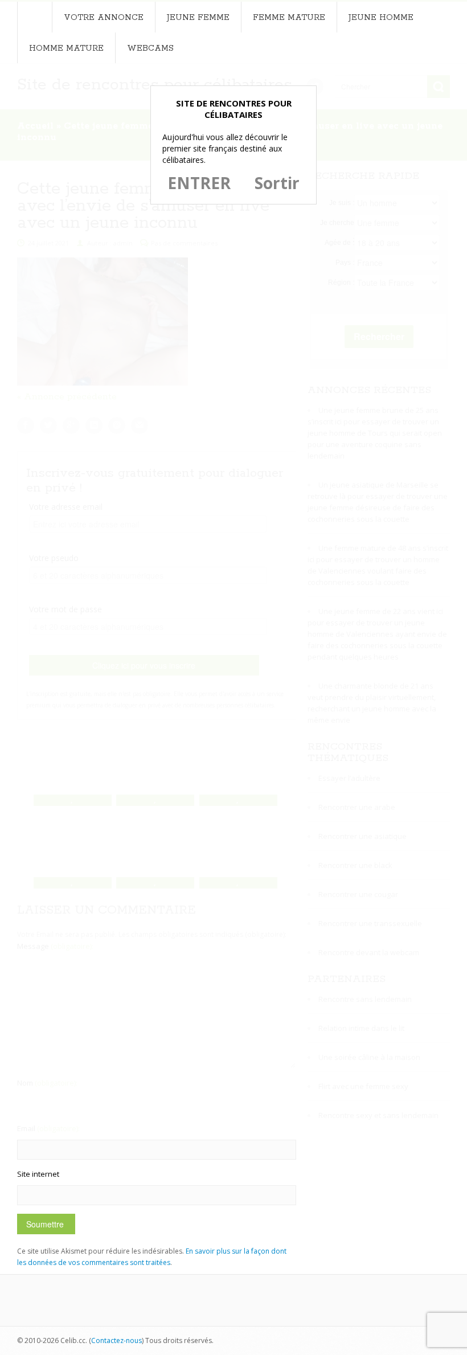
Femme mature (289, 18)
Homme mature (66, 48)
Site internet (38, 1174)
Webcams (150, 48)
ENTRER (199, 183)
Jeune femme (198, 18)
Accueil (34, 17)
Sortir (277, 183)
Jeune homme (381, 18)
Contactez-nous (116, 1340)
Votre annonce (104, 18)
